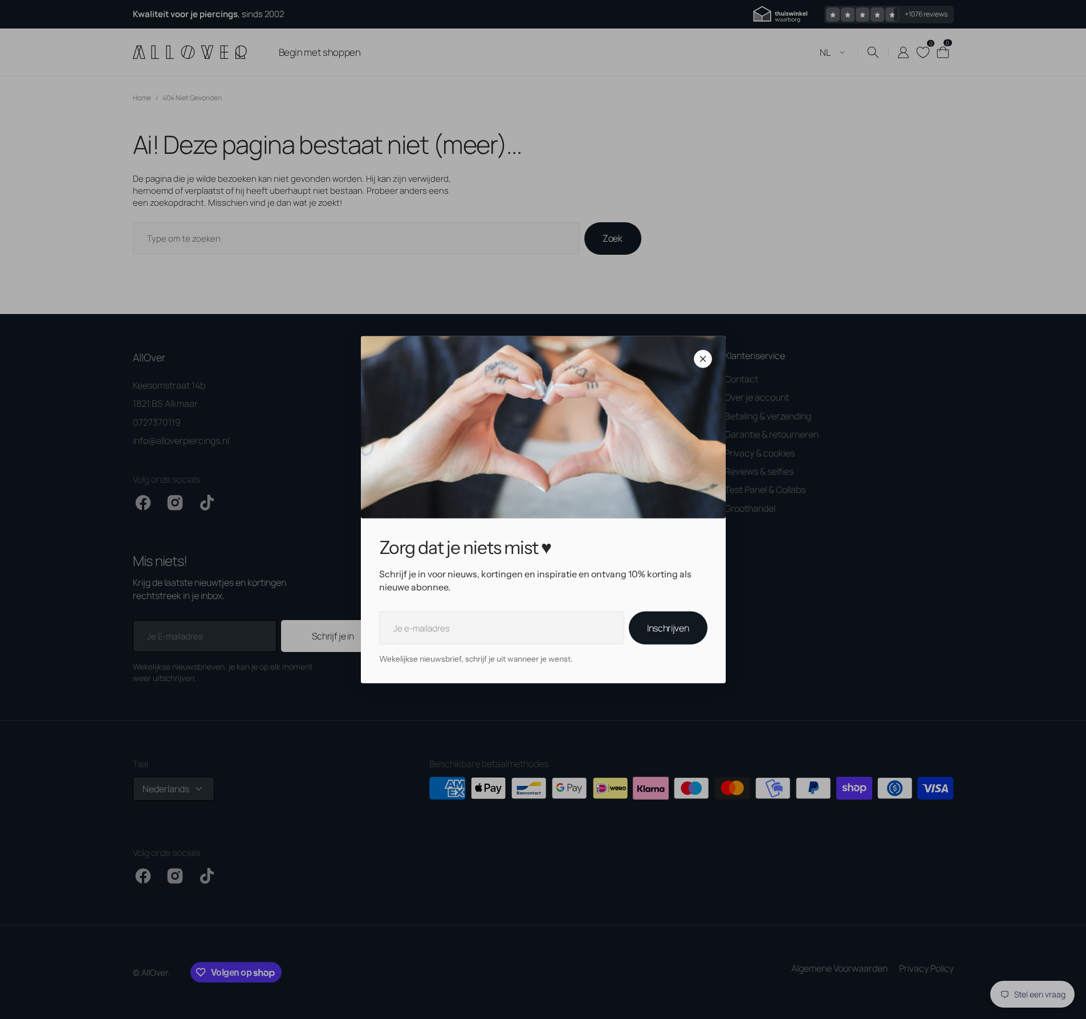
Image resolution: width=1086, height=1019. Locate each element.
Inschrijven (668, 628)
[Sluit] (703, 359)
